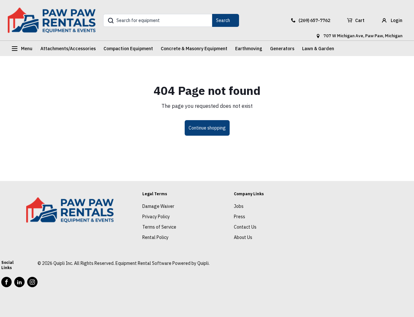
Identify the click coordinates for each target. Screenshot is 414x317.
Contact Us (245, 227)
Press (239, 217)
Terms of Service (159, 227)
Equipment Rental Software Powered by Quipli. (162, 263)
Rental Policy (155, 237)
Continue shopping (207, 128)
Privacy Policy (156, 217)
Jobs (239, 206)
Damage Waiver (158, 206)
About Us (243, 237)
